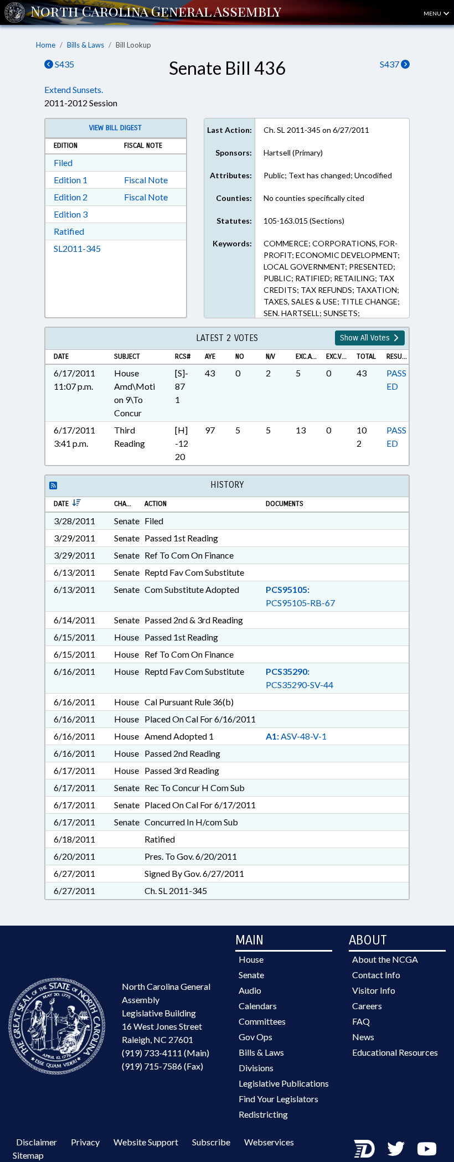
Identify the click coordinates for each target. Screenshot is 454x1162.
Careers (367, 1005)
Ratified (69, 231)
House (251, 959)
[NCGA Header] (155, 12)
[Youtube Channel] (426, 1148)
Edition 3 (70, 214)
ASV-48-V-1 (296, 736)
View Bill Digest (115, 127)
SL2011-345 (77, 248)
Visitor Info (373, 990)
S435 (63, 64)
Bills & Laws (85, 44)
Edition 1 (70, 179)
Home (45, 44)
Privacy (85, 1142)
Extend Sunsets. (73, 89)
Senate (251, 974)
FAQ (361, 1021)
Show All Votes (366, 338)
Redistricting (263, 1114)
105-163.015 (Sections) (304, 220)
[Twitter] (396, 1148)
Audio (250, 990)
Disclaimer (36, 1142)
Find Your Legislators (278, 1098)
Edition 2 (70, 197)
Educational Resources (395, 1052)
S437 (390, 64)
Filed (63, 162)
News (363, 1036)
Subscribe (211, 1142)
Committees (262, 1021)
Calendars (258, 1005)
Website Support (146, 1142)
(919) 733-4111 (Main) (165, 1052)
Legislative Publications (284, 1083)
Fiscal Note (146, 179)
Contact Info (376, 974)
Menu (433, 13)
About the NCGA (385, 959)
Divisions (256, 1067)
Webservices (269, 1142)
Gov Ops (255, 1036)
